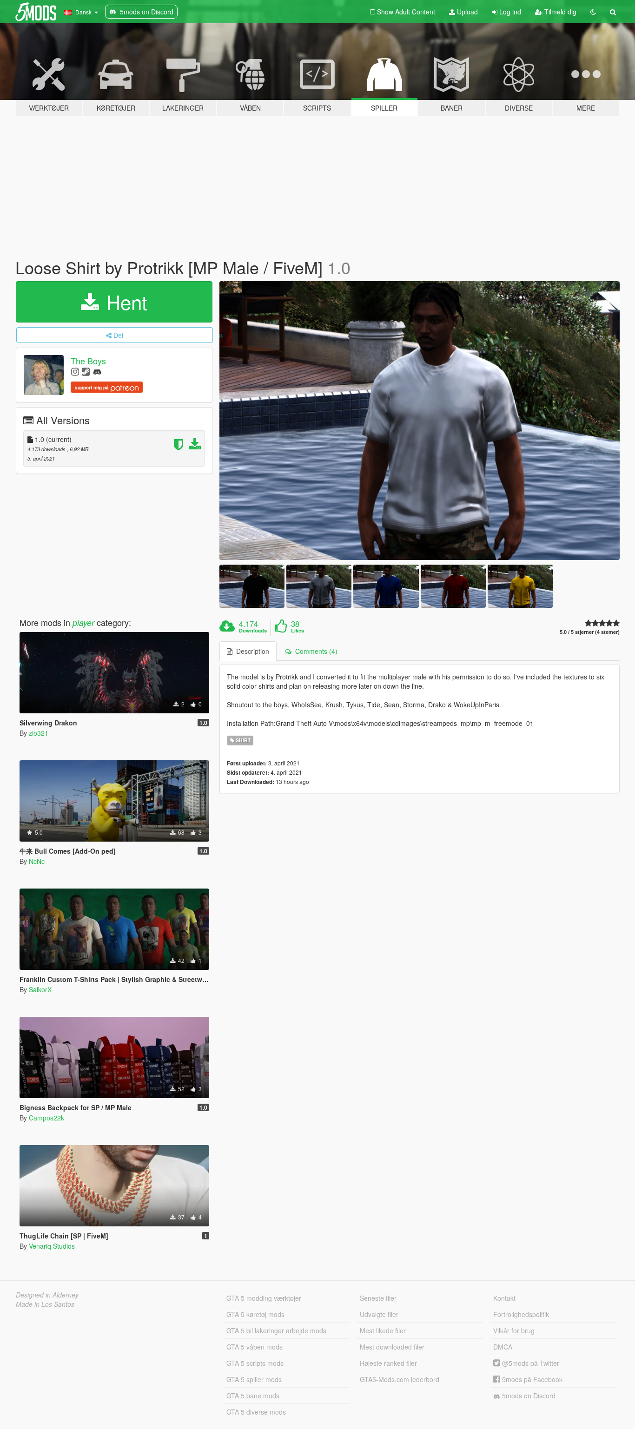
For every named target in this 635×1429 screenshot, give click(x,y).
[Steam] (85, 371)
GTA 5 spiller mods (254, 1379)
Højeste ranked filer (388, 1363)
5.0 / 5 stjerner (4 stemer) (590, 631)
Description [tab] (250, 651)
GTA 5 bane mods (252, 1395)
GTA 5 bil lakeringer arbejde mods (276, 1330)
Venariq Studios (52, 1246)
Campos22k (46, 1117)
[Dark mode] (593, 11)
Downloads (253, 630)
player (83, 622)
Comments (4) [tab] (314, 651)
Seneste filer (378, 1298)
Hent (124, 302)
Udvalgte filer (379, 1314)
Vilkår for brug (514, 1330)
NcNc (37, 861)
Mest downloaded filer (392, 1346)
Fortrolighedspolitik (521, 1314)
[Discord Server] (97, 371)
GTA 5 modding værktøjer (263, 1298)
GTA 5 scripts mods (255, 1363)
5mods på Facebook (531, 1379)
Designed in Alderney (47, 1294)
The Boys (88, 361)
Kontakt (504, 1298)
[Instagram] (75, 371)
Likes (297, 630)
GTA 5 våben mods (254, 1346)
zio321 (38, 733)
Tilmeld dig (559, 11)
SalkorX (40, 989)
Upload (466, 11)
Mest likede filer (383, 1330)
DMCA (502, 1346)
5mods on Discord (528, 1395)
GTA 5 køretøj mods (255, 1314)
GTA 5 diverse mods (256, 1411)
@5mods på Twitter (529, 1363)
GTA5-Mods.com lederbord (399, 1379)
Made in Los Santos (45, 1304)
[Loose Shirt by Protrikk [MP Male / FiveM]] (419, 420)
